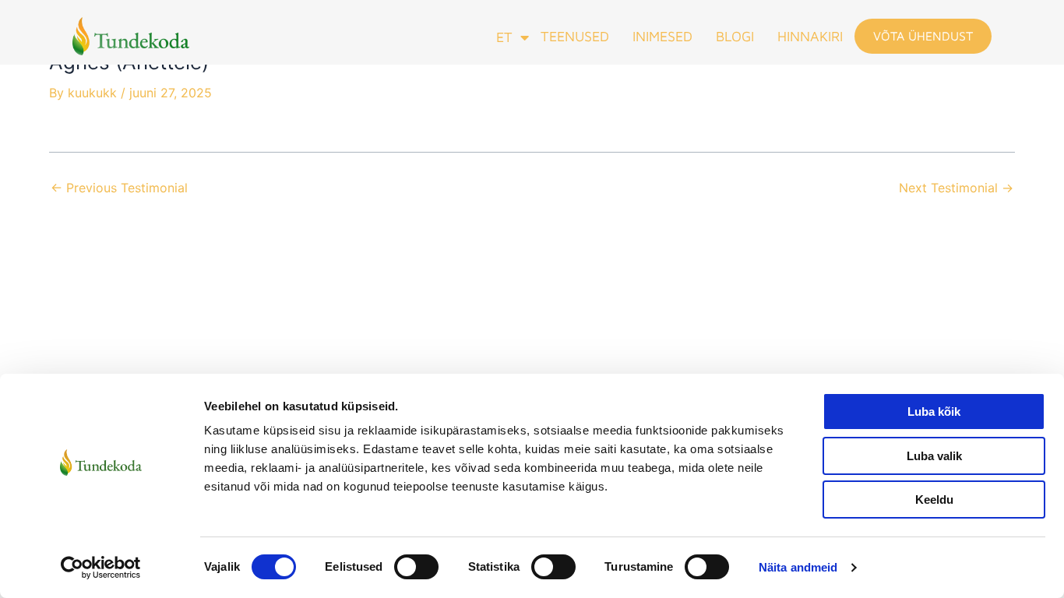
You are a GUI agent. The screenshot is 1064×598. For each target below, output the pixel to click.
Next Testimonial (956, 187)
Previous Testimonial (119, 187)
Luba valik (934, 456)
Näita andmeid (798, 567)
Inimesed (662, 36)
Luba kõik (933, 411)
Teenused (575, 36)
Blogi (735, 36)
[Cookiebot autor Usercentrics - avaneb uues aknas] (101, 567)
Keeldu (934, 499)
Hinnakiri (810, 36)
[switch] (416, 566)
